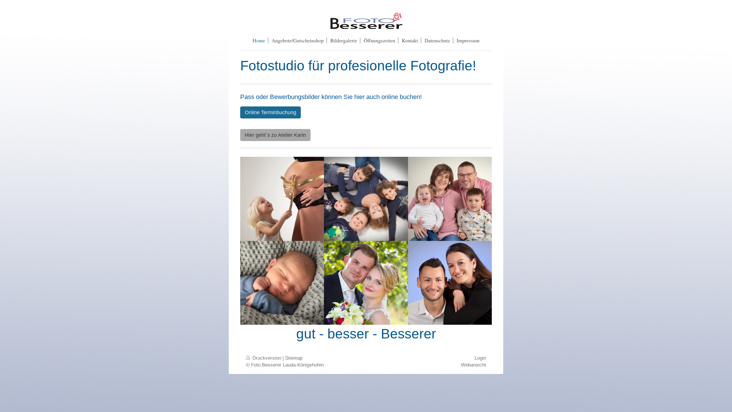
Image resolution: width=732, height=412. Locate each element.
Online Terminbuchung (270, 112)
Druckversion (267, 358)
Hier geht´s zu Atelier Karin (275, 135)
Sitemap (294, 358)
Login (480, 358)
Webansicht (473, 365)
